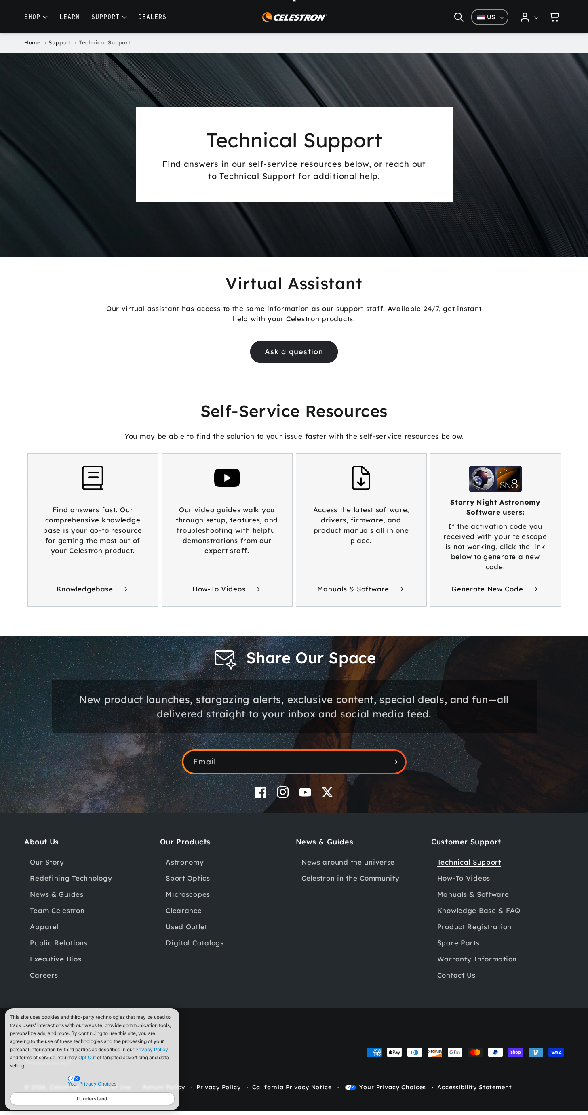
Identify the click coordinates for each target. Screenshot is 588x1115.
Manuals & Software (353, 589)
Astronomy (185, 862)
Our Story (47, 862)
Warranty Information (477, 959)
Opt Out (87, 1057)
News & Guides (56, 894)
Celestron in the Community (350, 878)
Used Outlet (186, 926)
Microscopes (188, 894)
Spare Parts (458, 942)
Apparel (44, 926)
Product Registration (474, 926)
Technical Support (469, 862)
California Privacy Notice (292, 1087)
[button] (458, 17)
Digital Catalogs (195, 942)
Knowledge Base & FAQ (479, 910)
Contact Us (456, 975)
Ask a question (294, 351)
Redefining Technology (71, 878)
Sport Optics (188, 878)
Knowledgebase (85, 589)
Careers (44, 975)
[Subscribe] (394, 762)
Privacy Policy (151, 1049)
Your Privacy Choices (392, 1087)
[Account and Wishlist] (530, 17)
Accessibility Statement (474, 1087)
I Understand (92, 1099)
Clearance (184, 910)
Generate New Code (487, 589)
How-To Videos (218, 589)
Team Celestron (57, 910)
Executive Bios (55, 959)
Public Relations (59, 942)
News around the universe (348, 862)
